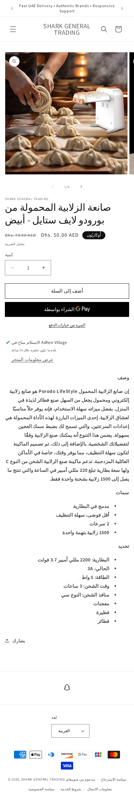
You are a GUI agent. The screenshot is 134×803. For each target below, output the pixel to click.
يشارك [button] (18, 641)
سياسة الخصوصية (41, 789)
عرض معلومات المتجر (32, 359)
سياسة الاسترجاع (113, 779)
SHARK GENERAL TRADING (43, 779)
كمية (9, 254)
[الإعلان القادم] (122, 8)
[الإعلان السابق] (12, 8)
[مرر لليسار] (53, 187)
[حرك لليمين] (81, 187)
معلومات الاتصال (99, 789)
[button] (13, 29)
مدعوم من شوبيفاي (80, 779)
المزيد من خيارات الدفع (67, 324)
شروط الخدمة (70, 789)
